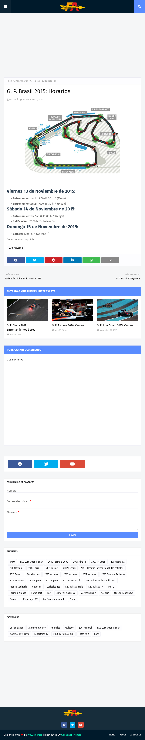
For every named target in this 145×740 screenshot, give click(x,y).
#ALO (12, 562)
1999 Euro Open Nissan (31, 562)
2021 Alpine (35, 580)
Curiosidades (53, 586)
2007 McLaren (98, 562)
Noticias (105, 593)
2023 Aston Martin (72, 580)
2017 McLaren (89, 574)
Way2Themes (35, 734)
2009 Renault (16, 568)
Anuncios (37, 586)
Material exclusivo (66, 593)
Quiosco (14, 599)
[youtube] (72, 464)
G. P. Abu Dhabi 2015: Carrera (115, 325)
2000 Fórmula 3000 (58, 562)
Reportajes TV (30, 599)
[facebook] (20, 464)
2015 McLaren (21, 81)
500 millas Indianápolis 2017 (101, 580)
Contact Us (135, 735)
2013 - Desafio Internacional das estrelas (102, 568)
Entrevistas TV (95, 586)
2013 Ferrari (16, 574)
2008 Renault (117, 562)
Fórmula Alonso (18, 593)
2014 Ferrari (33, 574)
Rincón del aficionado (54, 599)
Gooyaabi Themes (71, 734)
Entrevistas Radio (74, 586)
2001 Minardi (79, 562)
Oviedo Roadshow (123, 593)
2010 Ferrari (35, 568)
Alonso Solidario (18, 586)
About (123, 735)
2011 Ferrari (52, 568)
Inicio (9, 81)
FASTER (111, 586)
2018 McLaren (17, 580)
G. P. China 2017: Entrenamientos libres (21, 327)
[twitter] (46, 464)
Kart (49, 593)
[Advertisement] (72, 45)
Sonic (73, 599)
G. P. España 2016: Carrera (68, 325)
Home (112, 735)
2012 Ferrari (69, 568)
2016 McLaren (71, 574)
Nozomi (13, 99)
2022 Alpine (52, 580)
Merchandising (88, 593)
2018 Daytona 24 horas (113, 574)
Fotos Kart (36, 593)
